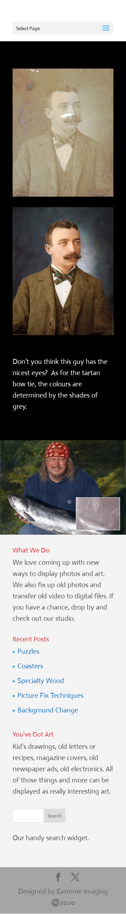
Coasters (30, 666)
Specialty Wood (41, 680)
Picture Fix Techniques (50, 695)
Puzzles (28, 651)
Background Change (48, 710)
